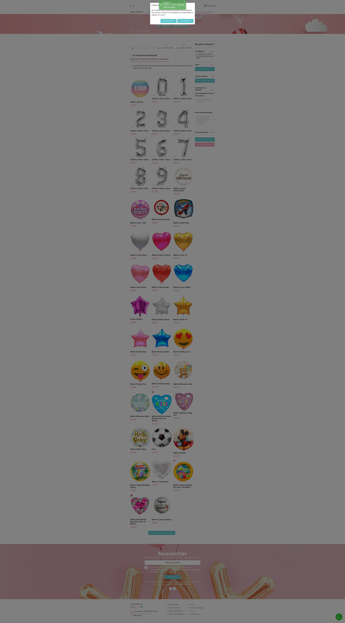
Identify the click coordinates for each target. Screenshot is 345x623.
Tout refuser (185, 21)
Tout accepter (168, 21)
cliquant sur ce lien (158, 15)
